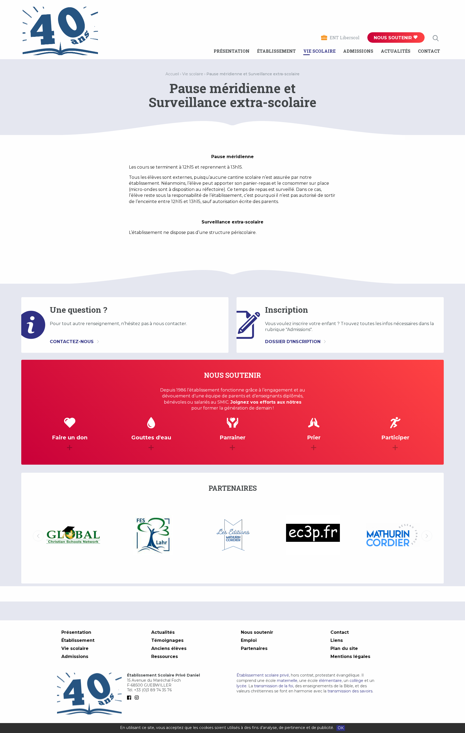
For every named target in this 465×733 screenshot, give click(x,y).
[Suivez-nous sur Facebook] (130, 697)
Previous (38, 536)
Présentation (231, 51)
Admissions (358, 51)
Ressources (164, 656)
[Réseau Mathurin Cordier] (313, 536)
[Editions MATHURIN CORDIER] (153, 536)
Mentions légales (350, 656)
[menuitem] (231, 51)
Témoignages (167, 640)
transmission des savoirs (349, 691)
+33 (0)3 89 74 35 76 (153, 690)
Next (426, 536)
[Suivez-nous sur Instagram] (138, 697)
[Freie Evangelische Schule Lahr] (73, 536)
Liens (336, 640)
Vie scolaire (319, 51)
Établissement (276, 51)
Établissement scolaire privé (263, 675)
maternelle (287, 680)
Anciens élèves (168, 648)
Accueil (172, 74)
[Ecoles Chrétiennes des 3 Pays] (233, 536)
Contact (429, 51)
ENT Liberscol (345, 37)
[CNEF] (393, 535)
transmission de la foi (273, 686)
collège (356, 680)
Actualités (395, 51)
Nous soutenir (393, 37)
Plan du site (344, 648)
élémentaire (330, 680)
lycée (241, 686)
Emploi (249, 640)
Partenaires (254, 648)
